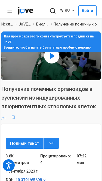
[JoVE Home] (25, 11)
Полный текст (24, 143)
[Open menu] (9, 11)
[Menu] (51, 143)
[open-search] (53, 11)
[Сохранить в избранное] (13, 117)
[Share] (3, 117)
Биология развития (42, 24)
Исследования (7, 24)
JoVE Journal (25, 24)
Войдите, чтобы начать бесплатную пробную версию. (48, 47)
